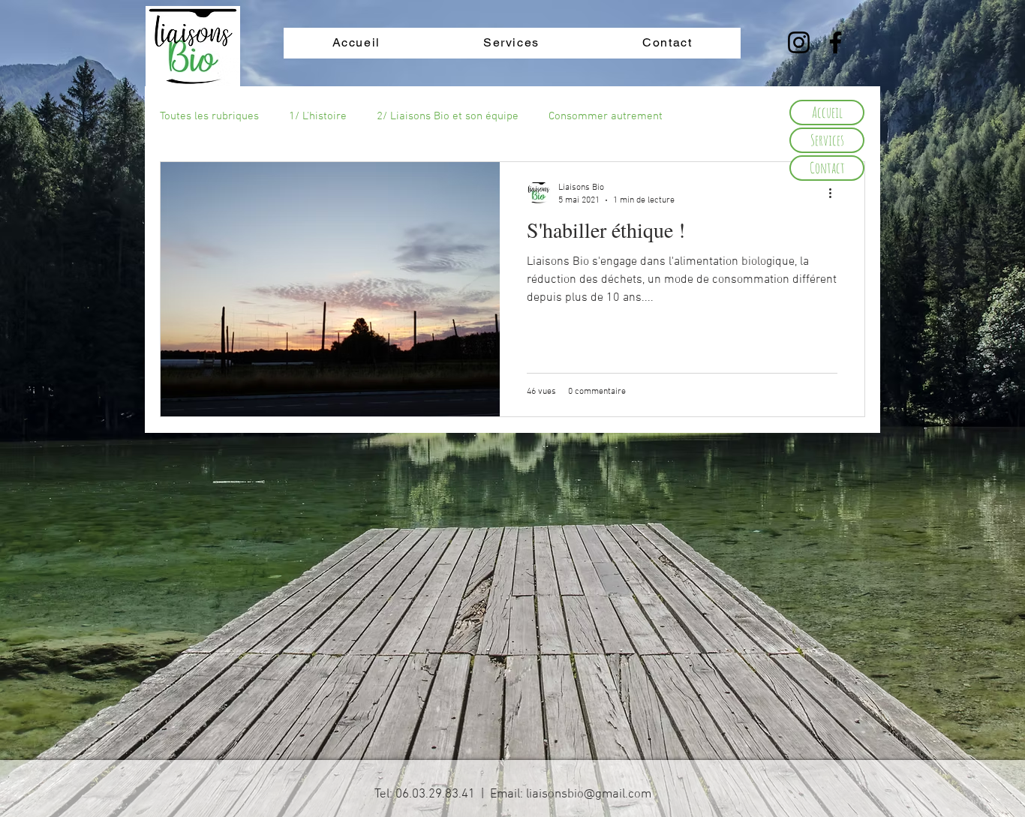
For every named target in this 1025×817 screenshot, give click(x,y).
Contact (827, 167)
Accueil (827, 112)
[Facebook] (835, 42)
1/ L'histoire (318, 116)
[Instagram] (798, 42)
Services (827, 140)
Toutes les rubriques (209, 116)
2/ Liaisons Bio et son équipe (448, 116)
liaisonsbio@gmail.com (588, 794)
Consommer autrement (606, 116)
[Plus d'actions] (835, 193)
